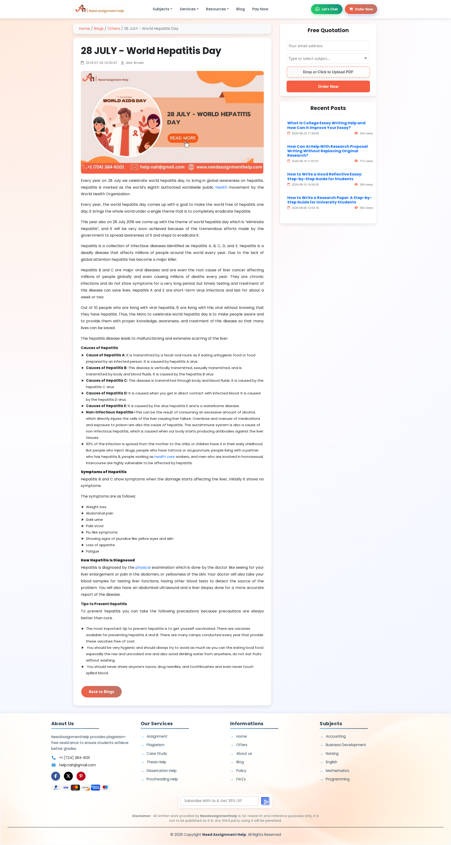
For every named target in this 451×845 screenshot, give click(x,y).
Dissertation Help (162, 770)
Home (84, 28)
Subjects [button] (161, 9)
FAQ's (241, 779)
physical (143, 567)
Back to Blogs (101, 691)
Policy (241, 770)
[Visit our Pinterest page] (81, 776)
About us (244, 753)
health (222, 187)
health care (165, 456)
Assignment (157, 736)
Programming (338, 779)
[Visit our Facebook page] (55, 776)
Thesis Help (156, 761)
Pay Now (260, 9)
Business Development (346, 744)
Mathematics (337, 770)
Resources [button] (216, 9)
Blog (240, 9)
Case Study (157, 753)
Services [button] (188, 9)
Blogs (99, 28)
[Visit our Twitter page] (68, 776)
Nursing (332, 753)
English (331, 761)
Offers (241, 744)
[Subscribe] (265, 801)
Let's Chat (330, 9)
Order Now (364, 9)
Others (113, 28)
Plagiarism (155, 744)
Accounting (336, 736)
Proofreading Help (162, 779)
